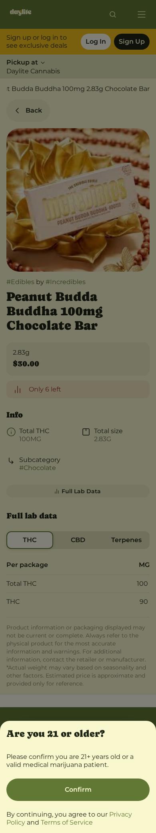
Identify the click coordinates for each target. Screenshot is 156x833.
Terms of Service (67, 822)
